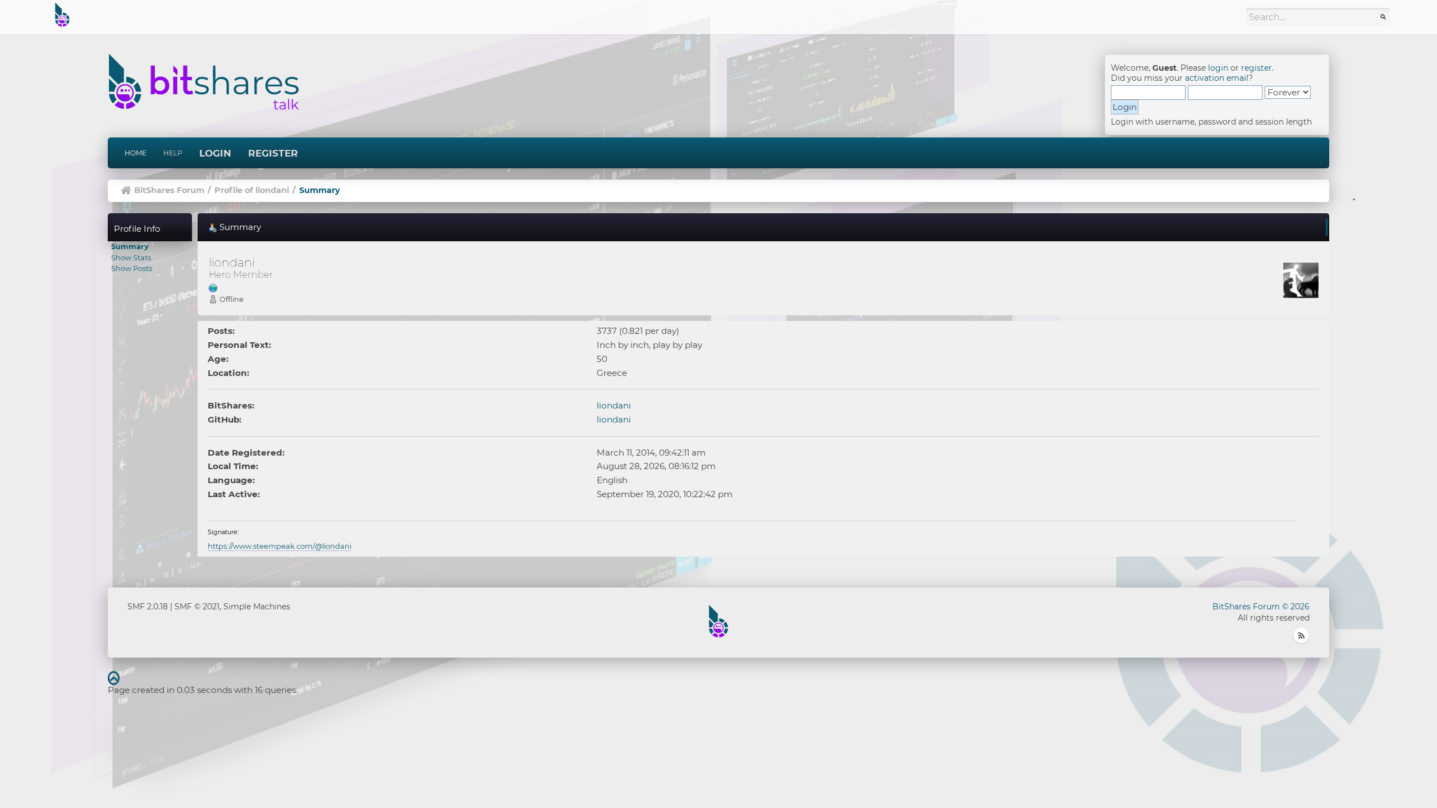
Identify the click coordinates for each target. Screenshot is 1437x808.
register (1256, 68)
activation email (1216, 78)
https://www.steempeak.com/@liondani (279, 545)
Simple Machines (256, 607)
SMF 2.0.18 (147, 607)
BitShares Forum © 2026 (1261, 607)
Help (172, 153)
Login (215, 153)
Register (273, 153)
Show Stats (131, 257)
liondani (614, 405)
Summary (130, 246)
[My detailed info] (213, 287)
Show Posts (131, 268)
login (1218, 68)
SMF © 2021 (197, 607)
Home (136, 153)
